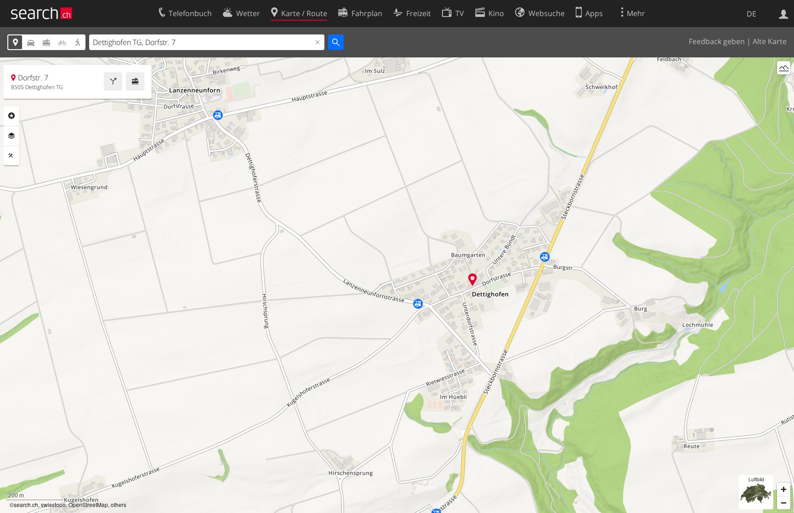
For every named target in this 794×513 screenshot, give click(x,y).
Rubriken (11, 115)
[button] (472, 279)
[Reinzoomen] (783, 489)
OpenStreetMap (88, 504)
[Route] (113, 81)
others (118, 504)
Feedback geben (717, 41)
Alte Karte (770, 41)
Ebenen (11, 136)
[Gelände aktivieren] (783, 67)
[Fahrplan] (135, 81)
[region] (397, 285)
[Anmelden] (783, 13)
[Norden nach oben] (783, 84)
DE (751, 14)
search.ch (26, 504)
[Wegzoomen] (783, 502)
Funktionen (11, 155)
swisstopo (53, 504)
